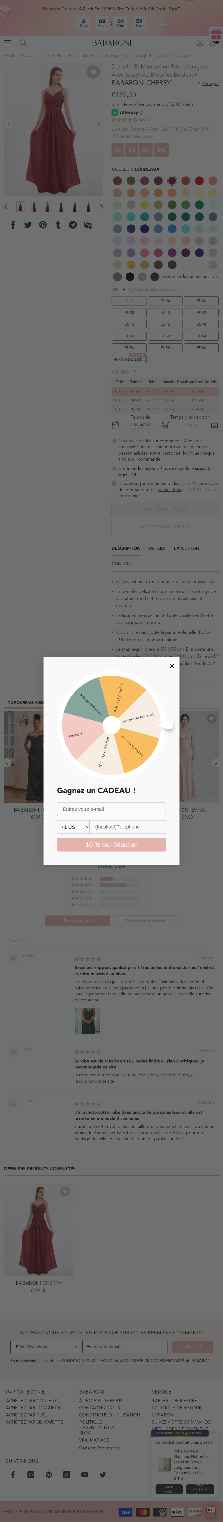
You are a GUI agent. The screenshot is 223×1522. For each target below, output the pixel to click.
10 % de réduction (112, 844)
